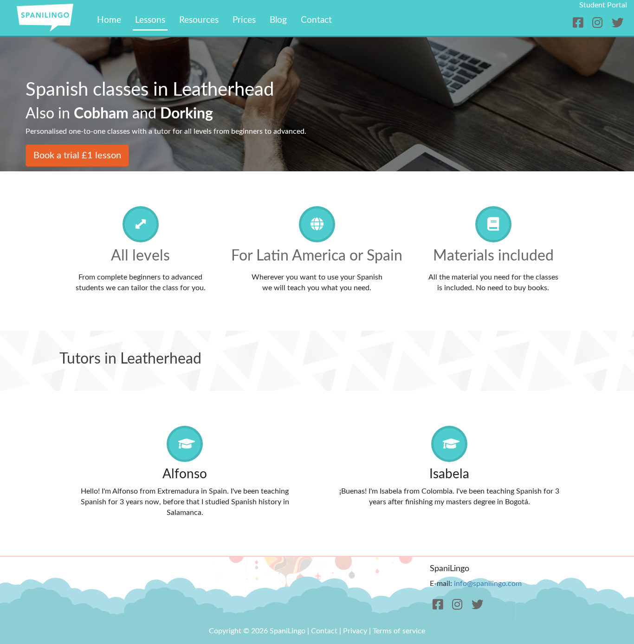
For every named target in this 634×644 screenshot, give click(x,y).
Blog (278, 20)
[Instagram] (598, 23)
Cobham (101, 113)
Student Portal (603, 5)
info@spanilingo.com (488, 583)
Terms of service (399, 631)
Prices (244, 20)
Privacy (355, 631)
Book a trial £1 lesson (77, 155)
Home (109, 20)
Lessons (150, 20)
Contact (316, 20)
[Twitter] (617, 23)
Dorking (186, 113)
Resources (199, 20)
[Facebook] (579, 23)
